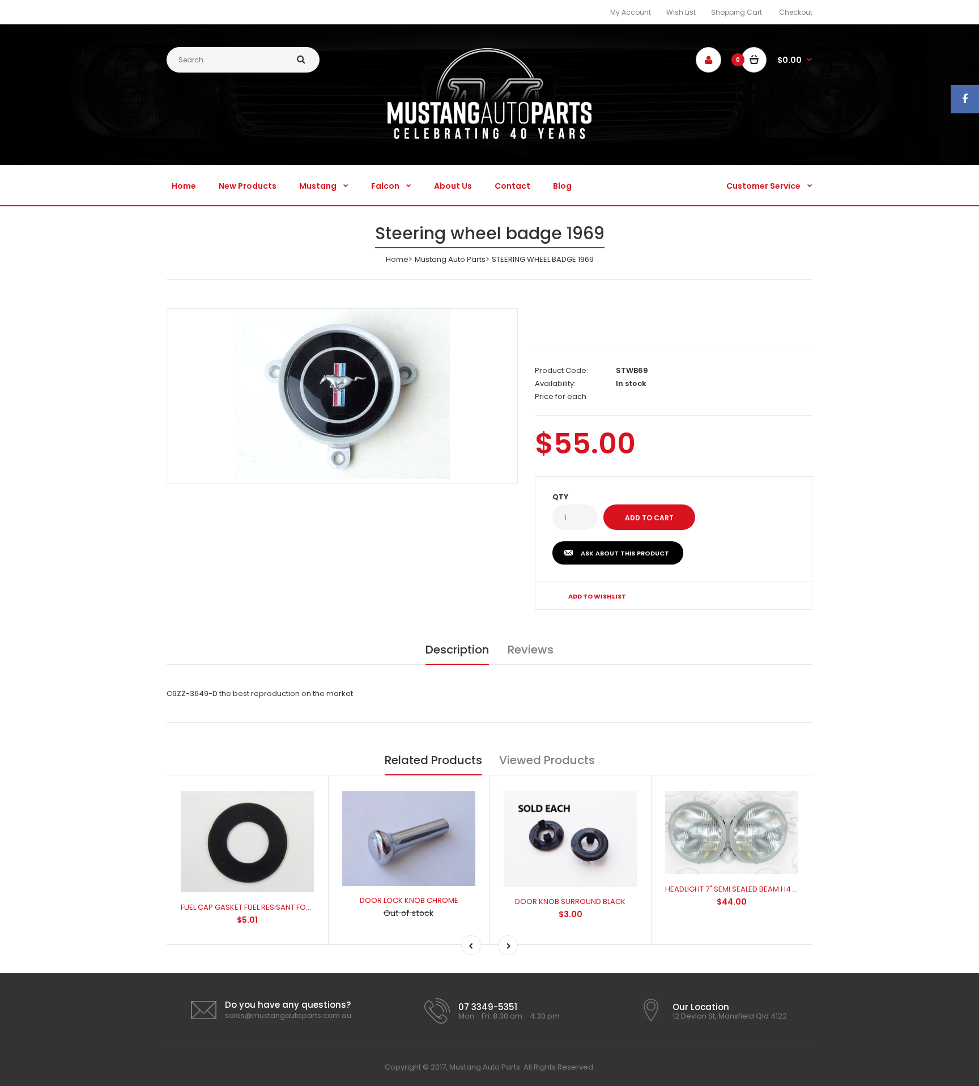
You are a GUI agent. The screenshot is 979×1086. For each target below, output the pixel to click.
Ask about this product (625, 553)
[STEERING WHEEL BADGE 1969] (342, 394)
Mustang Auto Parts (450, 259)
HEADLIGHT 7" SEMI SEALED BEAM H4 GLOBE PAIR (749, 889)
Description (457, 649)
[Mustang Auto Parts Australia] (489, 136)
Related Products (433, 760)
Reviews (531, 649)
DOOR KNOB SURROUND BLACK (570, 901)
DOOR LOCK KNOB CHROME (409, 900)
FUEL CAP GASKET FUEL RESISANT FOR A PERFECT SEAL (274, 907)
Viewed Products (547, 760)
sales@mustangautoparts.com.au (288, 1015)
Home (397, 259)
